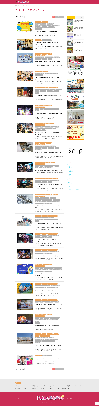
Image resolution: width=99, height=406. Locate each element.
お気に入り (82, 1)
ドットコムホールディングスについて (64, 388)
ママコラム (80, 17)
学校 (15, 385)
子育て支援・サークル (70, 385)
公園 (50, 386)
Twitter (15, 398)
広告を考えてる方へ (59, 1)
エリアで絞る (50, 1)
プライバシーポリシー (45, 402)
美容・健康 (34, 385)
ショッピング (26, 386)
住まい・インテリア (78, 385)
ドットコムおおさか (74, 398)
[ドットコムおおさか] (22, 1)
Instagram (18, 398)
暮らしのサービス (71, 386)
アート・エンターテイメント (62, 386)
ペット (25, 388)
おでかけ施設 (52, 385)
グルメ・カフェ (26, 385)
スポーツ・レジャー (44, 386)
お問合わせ (75, 1)
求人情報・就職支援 (35, 386)
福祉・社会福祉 (17, 388)
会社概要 (67, 1)
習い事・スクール (61, 385)
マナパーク (51, 388)
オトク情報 (17, 386)
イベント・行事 (43, 385)
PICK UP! (71, 17)
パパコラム (42, 388)
